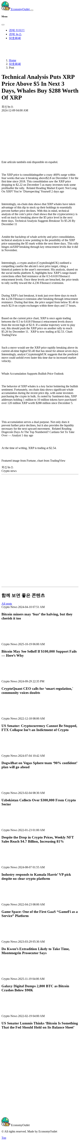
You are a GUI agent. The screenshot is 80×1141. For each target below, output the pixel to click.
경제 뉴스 (15, 34)
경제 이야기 (17, 30)
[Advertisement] (40, 126)
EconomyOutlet (20, 9)
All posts (6, 603)
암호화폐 (15, 38)
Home (12, 60)
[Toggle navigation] (31, 10)
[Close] (2, 24)
